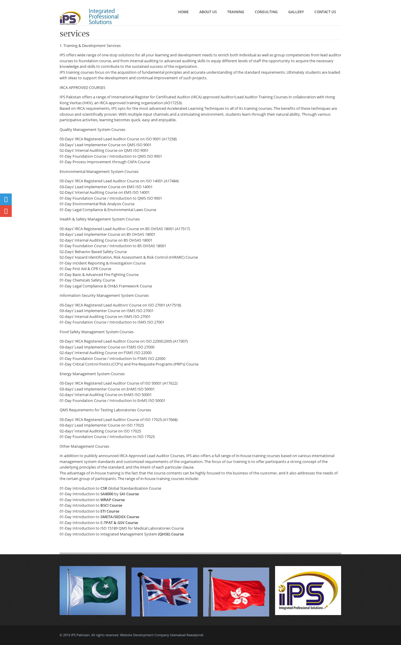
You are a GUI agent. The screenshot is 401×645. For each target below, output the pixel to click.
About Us (208, 11)
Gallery (296, 11)
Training (235, 11)
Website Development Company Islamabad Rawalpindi (161, 635)
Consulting (266, 11)
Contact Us (325, 11)
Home (183, 11)
